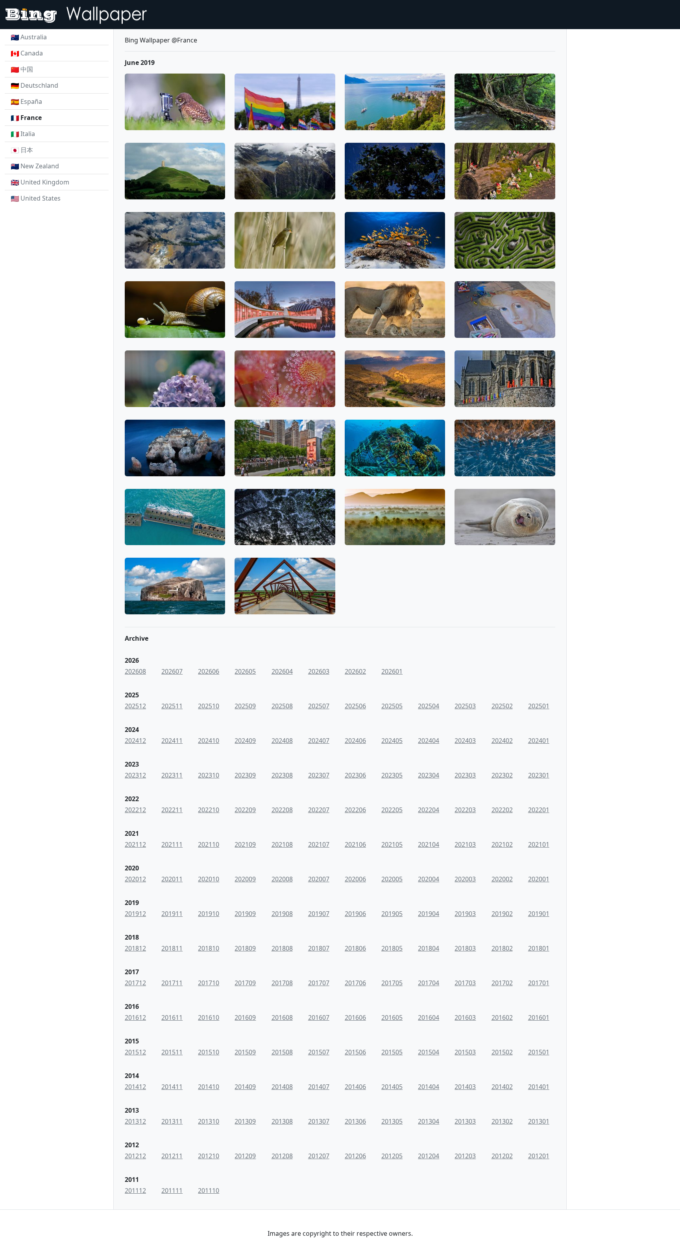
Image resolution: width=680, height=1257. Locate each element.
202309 (245, 775)
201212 (135, 1156)
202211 (172, 809)
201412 (135, 1086)
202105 (392, 844)
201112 (135, 1190)
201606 (355, 1017)
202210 (208, 809)
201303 (465, 1121)
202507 (318, 706)
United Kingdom (44, 182)
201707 (318, 983)
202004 (428, 879)
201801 (538, 948)
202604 (282, 671)
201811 (172, 948)
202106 (355, 844)
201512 (135, 1052)
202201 (538, 809)
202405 (392, 740)
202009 (245, 879)
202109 (245, 844)
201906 (355, 913)
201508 (282, 1052)
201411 (172, 1086)
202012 (135, 879)
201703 (465, 983)
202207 (318, 809)
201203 (465, 1156)
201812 (135, 948)
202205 (392, 809)
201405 (392, 1086)
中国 (26, 69)
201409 (245, 1086)
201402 (502, 1086)
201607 (318, 1017)
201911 (172, 913)
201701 (538, 983)
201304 (428, 1121)
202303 (465, 775)
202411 (172, 740)
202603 (318, 671)
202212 (135, 809)
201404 (428, 1086)
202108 (282, 844)
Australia (33, 37)
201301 (538, 1121)
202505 (392, 706)
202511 (172, 706)
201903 (465, 913)
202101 (538, 844)
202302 (502, 775)
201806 (355, 948)
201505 (392, 1052)
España (31, 101)
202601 (392, 671)
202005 (392, 879)
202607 (172, 671)
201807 (318, 948)
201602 (502, 1017)
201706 (355, 983)
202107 (318, 844)
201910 (208, 913)
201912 (135, 913)
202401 (538, 740)
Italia (27, 133)
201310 (208, 1121)
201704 (428, 983)
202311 (172, 775)
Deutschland (39, 85)
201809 (245, 948)
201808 (282, 948)
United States (40, 198)
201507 (318, 1052)
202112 (135, 844)
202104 (428, 844)
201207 (318, 1156)
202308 (282, 775)
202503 (465, 706)
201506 (355, 1052)
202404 (428, 740)
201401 (538, 1086)
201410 (208, 1086)
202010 (208, 879)
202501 (538, 706)
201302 (502, 1121)
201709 (245, 983)
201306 (355, 1121)
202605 (245, 671)
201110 (208, 1190)
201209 (245, 1156)
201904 (428, 913)
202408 (282, 740)
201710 (208, 983)
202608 (135, 671)
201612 (135, 1017)
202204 (428, 809)
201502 (502, 1052)
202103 (465, 844)
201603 (465, 1017)
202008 (282, 879)
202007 (318, 879)
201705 (392, 983)
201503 (465, 1052)
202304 (428, 775)
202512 (135, 706)
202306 (355, 775)
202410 (208, 740)
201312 (135, 1121)
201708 (282, 983)
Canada (31, 53)
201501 (538, 1052)
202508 (282, 706)
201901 (538, 913)
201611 (172, 1017)
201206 (355, 1156)
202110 (208, 844)
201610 (208, 1017)
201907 (318, 913)
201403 (465, 1086)
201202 (502, 1156)
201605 (392, 1017)
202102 (502, 844)
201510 (208, 1052)
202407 (318, 740)
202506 (355, 706)
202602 (355, 671)
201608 (282, 1017)
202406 (355, 740)
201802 (502, 948)
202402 (502, 740)
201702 (502, 983)
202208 (282, 809)
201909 (245, 913)
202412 (135, 740)
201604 (428, 1017)
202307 (318, 775)
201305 (392, 1121)
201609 (245, 1017)
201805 (392, 948)
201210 (208, 1156)
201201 (538, 1156)
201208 (282, 1156)
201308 (282, 1121)
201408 (282, 1086)
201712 (135, 983)
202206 (355, 809)
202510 (208, 706)
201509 (245, 1052)
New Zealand (39, 166)
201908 (282, 913)
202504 (428, 706)
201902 (502, 913)
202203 (465, 809)
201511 (172, 1052)
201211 (172, 1156)
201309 (245, 1121)
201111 (172, 1190)
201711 (172, 983)
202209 (245, 809)
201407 (318, 1086)
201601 (538, 1017)
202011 (172, 879)
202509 (245, 706)
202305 (392, 775)
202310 (208, 775)
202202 (502, 809)
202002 (502, 879)
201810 (208, 948)
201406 (355, 1086)
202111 (172, 844)
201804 (428, 948)
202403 (465, 740)
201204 (428, 1156)
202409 (245, 740)
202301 (538, 775)
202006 (355, 879)
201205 (392, 1156)
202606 (208, 671)
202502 (502, 706)
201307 (318, 1121)
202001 (538, 879)
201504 (428, 1052)
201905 (392, 913)
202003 (465, 879)
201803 (465, 948)
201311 (172, 1121)
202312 (135, 775)
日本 (26, 150)
